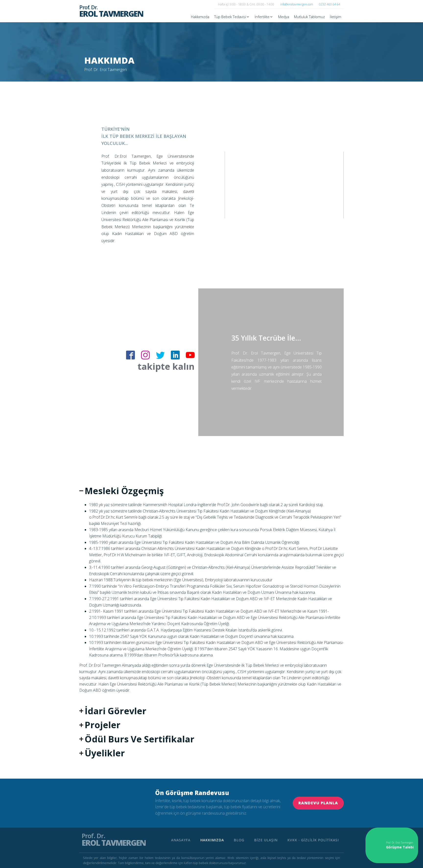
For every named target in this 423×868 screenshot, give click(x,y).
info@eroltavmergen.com (296, 4)
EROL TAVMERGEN (111, 11)
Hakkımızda (212, 840)
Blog (239, 840)
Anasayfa (180, 840)
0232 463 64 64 (329, 4)
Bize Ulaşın (266, 840)
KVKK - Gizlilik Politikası (313, 840)
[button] (232, 16)
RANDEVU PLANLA (318, 803)
